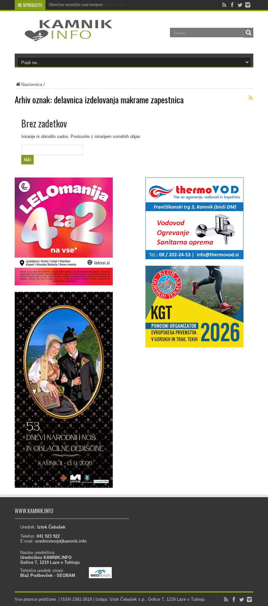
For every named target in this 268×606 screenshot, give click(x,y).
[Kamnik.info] (64, 37)
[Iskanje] (248, 33)
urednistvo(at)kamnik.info (61, 541)
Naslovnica (31, 84)
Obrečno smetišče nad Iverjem (76, 5)
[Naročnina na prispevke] (250, 97)
